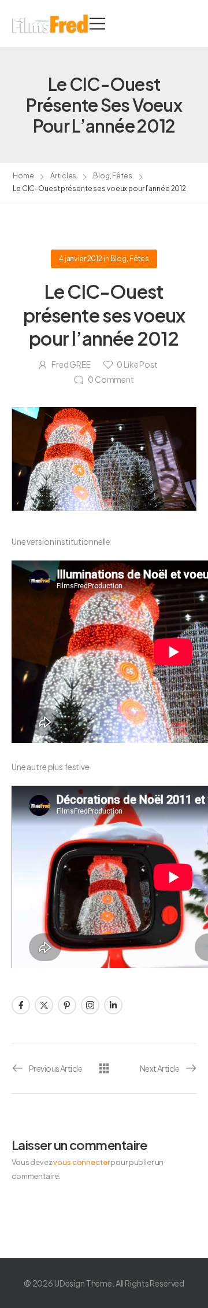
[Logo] (51, 23)
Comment (111, 379)
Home (23, 175)
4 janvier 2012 (80, 258)
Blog (101, 175)
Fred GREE (71, 364)
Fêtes (122, 175)
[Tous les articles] (104, 1067)
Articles (63, 175)
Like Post (137, 364)
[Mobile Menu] (97, 23)
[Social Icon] (21, 1005)
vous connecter (81, 1162)
